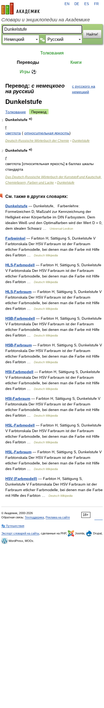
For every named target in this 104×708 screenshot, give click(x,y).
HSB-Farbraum (18, 345)
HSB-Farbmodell (20, 318)
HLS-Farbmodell (20, 265)
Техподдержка (34, 517)
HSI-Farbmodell (19, 372)
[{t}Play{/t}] (31, 119)
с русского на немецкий (83, 89)
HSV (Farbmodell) (21, 478)
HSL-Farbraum (18, 452)
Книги (76, 62)
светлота (13, 133)
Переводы (28, 62)
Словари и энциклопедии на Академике (45, 19)
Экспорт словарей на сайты (20, 533)
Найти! (92, 34)
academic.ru (20, 8)
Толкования (52, 53)
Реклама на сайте (58, 517)
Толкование (15, 112)
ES (86, 4)
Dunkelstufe (81, 141)
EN (67, 4)
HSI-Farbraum (17, 398)
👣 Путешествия (12, 525)
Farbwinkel (15, 238)
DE (76, 4)
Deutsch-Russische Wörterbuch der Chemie (37, 141)
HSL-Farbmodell (20, 425)
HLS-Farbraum (18, 292)
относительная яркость (46, 133)
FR (96, 4)
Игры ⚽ (28, 71)
